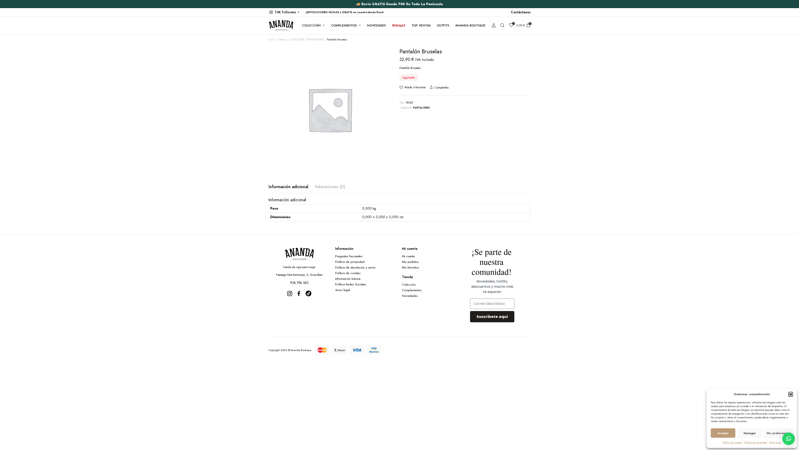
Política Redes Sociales (351, 284)
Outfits (443, 25)
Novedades (376, 25)
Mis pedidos (410, 262)
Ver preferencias (778, 433)
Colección (311, 25)
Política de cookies (732, 442)
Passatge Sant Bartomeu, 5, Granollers (299, 275)
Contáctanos (521, 12)
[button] (791, 394)
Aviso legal (775, 442)
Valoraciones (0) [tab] (330, 187)
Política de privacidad (755, 442)
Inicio (271, 39)
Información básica (347, 278)
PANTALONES (315, 39)
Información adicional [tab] (288, 187)
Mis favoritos (410, 267)
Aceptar (723, 433)
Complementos (344, 25)
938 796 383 (299, 282)
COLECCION (296, 39)
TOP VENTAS (421, 25)
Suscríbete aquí (492, 316)
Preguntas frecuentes (348, 256)
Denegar (750, 433)
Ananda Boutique (470, 25)
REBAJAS (398, 25)
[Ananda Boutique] (281, 25)
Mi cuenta (408, 256)
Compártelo (441, 87)
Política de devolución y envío (355, 267)
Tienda (282, 39)
